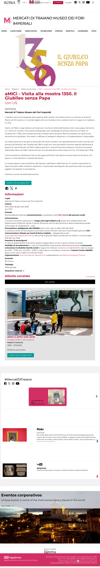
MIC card (62, 215)
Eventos (59, 31)
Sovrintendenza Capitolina (31, 255)
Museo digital (31, 31)
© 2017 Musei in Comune (67, 561)
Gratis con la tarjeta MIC (18, 183)
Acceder (68, 3)
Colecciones (15, 31)
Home (7, 89)
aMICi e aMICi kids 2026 (21, 336)
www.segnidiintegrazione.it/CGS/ (19, 235)
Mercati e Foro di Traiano (28, 560)
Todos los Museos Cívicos (39, 3)
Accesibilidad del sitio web (80, 563)
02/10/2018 (66, 437)
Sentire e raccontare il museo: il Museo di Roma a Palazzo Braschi (62, 470)
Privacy (81, 561)
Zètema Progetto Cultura (74, 255)
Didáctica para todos (28, 89)
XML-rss (94, 563)
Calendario (83, 31)
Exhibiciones (46, 31)
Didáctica (70, 31)
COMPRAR (58, 3)
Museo (4, 31)
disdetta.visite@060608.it (69, 248)
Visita (93, 31)
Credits (67, 563)
